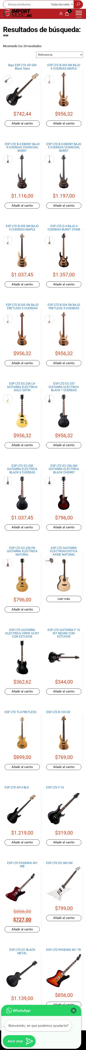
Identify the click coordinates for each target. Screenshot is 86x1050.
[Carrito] (67, 14)
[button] (73, 1010)
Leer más (64, 599)
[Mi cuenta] (61, 14)
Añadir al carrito (22, 123)
